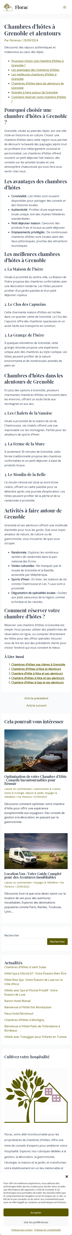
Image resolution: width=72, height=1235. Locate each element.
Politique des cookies (22, 1229)
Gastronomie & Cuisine (47, 789)
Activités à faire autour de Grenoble (34, 92)
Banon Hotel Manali (17, 1001)
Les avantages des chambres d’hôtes (35, 70)
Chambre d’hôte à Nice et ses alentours (37, 673)
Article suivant (36, 705)
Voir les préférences (36, 1222)
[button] (67, 1176)
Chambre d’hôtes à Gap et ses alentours (37, 682)
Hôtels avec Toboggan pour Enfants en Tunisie (35, 1037)
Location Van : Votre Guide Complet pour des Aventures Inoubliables (32, 875)
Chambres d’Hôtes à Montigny (24, 1020)
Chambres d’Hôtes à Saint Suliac (25, 967)
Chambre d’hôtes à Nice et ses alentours (37, 678)
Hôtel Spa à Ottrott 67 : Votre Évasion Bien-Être (35, 973)
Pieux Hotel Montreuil (18, 1013)
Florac (21, 7)
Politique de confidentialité (47, 1229)
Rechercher (11, 935)
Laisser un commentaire (18, 789)
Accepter (36, 1212)
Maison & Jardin (35, 793)
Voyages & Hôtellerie (46, 882)
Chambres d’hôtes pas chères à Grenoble (38, 664)
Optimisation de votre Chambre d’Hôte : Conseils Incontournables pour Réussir (35, 780)
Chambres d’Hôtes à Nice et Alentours (36, 669)
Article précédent (36, 698)
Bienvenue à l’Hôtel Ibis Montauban (27, 1007)
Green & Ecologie (14, 793)
